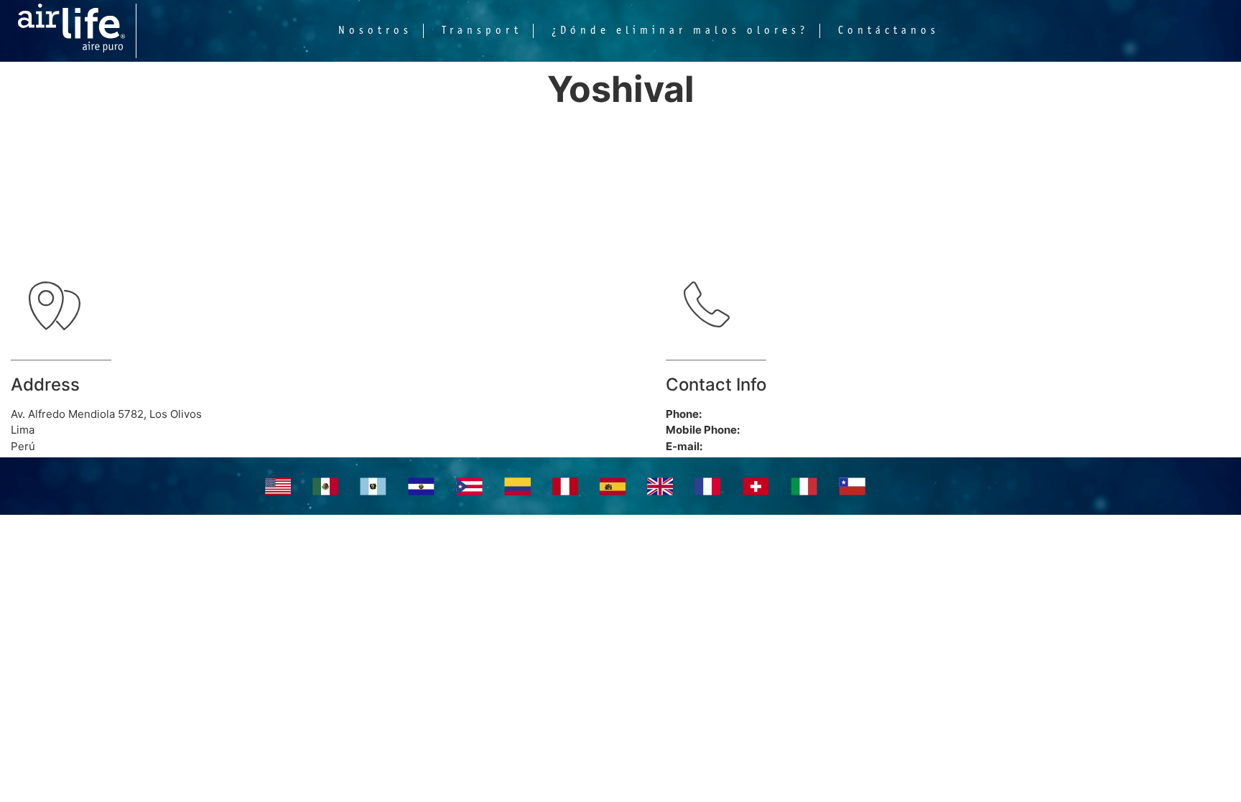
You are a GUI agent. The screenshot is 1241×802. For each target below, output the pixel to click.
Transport (482, 31)
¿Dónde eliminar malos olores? (680, 31)
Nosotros (375, 31)
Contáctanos (888, 31)
